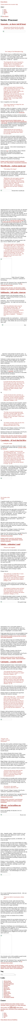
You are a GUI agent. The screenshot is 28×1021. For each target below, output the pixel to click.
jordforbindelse (14, 539)
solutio (24, 447)
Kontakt (5, 12)
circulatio (24, 435)
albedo (21, 1007)
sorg (14, 968)
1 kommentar (23, 437)
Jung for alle (6, 987)
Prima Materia (4, 1)
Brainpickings (7, 985)
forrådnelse (3, 289)
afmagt (13, 1003)
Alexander (3, 1005)
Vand (17, 658)
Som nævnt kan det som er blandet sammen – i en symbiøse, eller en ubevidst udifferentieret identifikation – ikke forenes (14, 122)
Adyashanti (12, 1005)
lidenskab (14, 966)
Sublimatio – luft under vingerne (13, 292)
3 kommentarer (18, 968)
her (7, 150)
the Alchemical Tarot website (11, 284)
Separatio (16, 162)
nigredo (17, 289)
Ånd (19, 437)
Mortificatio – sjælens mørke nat (13, 166)
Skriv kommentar (23, 162)
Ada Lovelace (4, 1007)
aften (23, 1009)
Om (4, 13)
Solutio (13, 658)
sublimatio (8, 437)
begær (20, 538)
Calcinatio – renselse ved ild (11, 662)
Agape (7, 1005)
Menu (2, 7)
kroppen (21, 539)
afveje (6, 1009)
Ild (12, 800)
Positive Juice (7, 992)
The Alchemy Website (9, 997)
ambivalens (23, 1005)
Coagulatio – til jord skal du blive (13, 440)
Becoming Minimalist (9, 983)
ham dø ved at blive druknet (17, 220)
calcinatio (20, 447)
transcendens (14, 437)
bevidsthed (3, 800)
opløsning (9, 658)
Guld (7, 289)
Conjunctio (21, 161)
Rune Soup (6, 994)
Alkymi (20, 287)
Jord (10, 539)
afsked (17, 1007)
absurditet (3, 1009)
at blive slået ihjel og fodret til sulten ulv (12, 221)
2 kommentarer (22, 289)
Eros (2, 162)
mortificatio (12, 289)
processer (7, 968)
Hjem (5, 9)
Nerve (5, 990)
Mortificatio (21, 112)
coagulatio (3, 437)
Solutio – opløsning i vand (10, 544)
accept (2, 1003)
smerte (11, 968)
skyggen (3, 541)
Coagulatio (10, 371)
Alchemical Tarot (8, 982)
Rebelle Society (7, 993)
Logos (4, 162)
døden (23, 287)
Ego (7, 539)
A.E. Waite (17, 1005)
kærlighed (9, 966)
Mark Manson (7, 989)
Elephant (6, 986)
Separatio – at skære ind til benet (13, 24)
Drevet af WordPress (12, 1019)
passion (15, 800)
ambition (20, 1009)
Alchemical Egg (8, 1003)
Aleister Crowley (20, 1003)
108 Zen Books (7, 981)
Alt (8, 1007)
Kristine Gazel (4, 161)
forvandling (3, 658)
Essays (5, 11)
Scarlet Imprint (7, 996)
